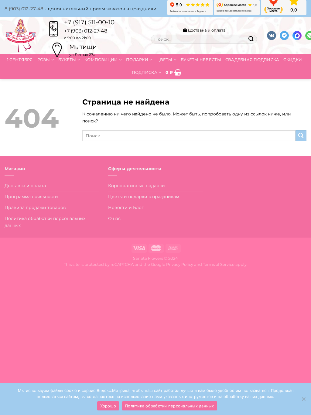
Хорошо (108, 405)
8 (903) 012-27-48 (24, 9)
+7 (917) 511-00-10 (89, 22)
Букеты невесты (201, 59)
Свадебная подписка (252, 59)
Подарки (137, 59)
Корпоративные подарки (136, 185)
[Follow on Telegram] (284, 35)
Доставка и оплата (206, 30)
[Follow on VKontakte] (271, 35)
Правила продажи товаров (35, 207)
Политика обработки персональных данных (45, 222)
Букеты (67, 59)
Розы (43, 59)
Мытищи (83, 46)
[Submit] (250, 39)
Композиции (101, 59)
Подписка (144, 72)
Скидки (292, 59)
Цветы (164, 59)
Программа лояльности (31, 196)
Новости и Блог (126, 207)
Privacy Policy (179, 264)
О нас (114, 218)
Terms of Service (218, 264)
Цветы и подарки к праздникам (143, 196)
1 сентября (20, 59)
